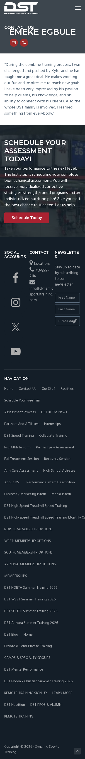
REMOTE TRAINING (18, 717)
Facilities (67, 389)
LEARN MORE (62, 693)
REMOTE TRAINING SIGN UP (25, 693)
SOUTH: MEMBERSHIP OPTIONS (28, 553)
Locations (42, 264)
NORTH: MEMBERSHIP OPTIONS (28, 529)
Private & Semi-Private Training (28, 646)
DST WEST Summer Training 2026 (30, 599)
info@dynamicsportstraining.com (41, 294)
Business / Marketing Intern (25, 494)
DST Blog (11, 635)
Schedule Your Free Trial (22, 401)
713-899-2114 (39, 273)
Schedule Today (27, 218)
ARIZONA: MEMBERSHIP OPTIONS (30, 564)
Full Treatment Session (21, 459)
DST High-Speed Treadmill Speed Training (35, 506)
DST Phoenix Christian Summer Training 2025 (38, 681)
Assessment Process (20, 412)
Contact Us (27, 389)
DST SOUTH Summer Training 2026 (31, 611)
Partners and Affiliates (21, 424)
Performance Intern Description (51, 482)
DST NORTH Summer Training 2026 (31, 588)
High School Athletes (59, 471)
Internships (52, 424)
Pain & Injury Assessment (55, 447)
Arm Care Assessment (21, 471)
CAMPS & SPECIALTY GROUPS (27, 658)
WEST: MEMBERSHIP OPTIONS (27, 541)
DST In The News (54, 412)
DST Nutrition (14, 705)
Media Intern (61, 494)
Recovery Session (57, 459)
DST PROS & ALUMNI (46, 705)
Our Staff (48, 389)
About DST (12, 482)
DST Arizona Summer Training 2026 (31, 623)
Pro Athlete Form (17, 447)
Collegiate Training (53, 436)
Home (8, 389)
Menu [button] (72, 8)
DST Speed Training (19, 436)
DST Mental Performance (23, 670)
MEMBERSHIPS (15, 576)
